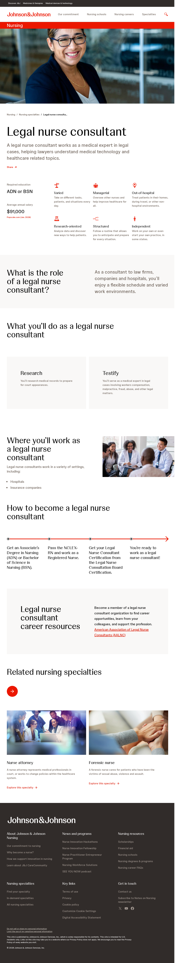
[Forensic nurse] (128, 732)
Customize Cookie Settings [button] (79, 911)
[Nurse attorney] (46, 732)
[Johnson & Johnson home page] (29, 14)
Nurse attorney (20, 762)
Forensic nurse (102, 762)
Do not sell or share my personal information (27, 928)
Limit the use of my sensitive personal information (29, 931)
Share (10, 167)
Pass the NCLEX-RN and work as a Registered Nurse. (63, 552)
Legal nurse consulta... (55, 114)
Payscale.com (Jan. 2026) (19, 217)
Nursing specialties (29, 114)
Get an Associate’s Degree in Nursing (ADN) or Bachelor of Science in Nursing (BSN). (23, 557)
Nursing (11, 114)
